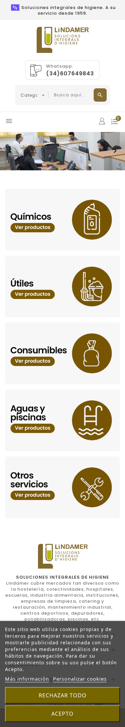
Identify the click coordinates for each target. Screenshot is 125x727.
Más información (27, 678)
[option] (62, 151)
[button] (10, 151)
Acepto (62, 713)
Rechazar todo (63, 695)
